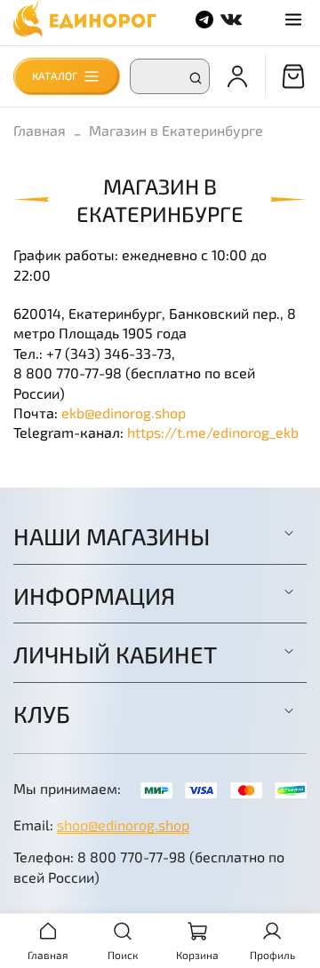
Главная (39, 130)
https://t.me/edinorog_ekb (213, 432)
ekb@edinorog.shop (123, 412)
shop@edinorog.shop (123, 824)
